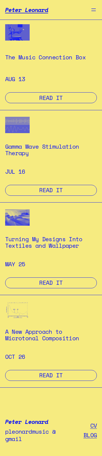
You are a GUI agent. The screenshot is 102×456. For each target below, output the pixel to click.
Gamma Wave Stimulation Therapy (42, 150)
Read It (68, 97)
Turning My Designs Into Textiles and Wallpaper (43, 242)
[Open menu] (93, 10)
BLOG (90, 435)
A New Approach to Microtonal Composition (42, 335)
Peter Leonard (26, 9)
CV (93, 425)
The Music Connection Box (45, 57)
